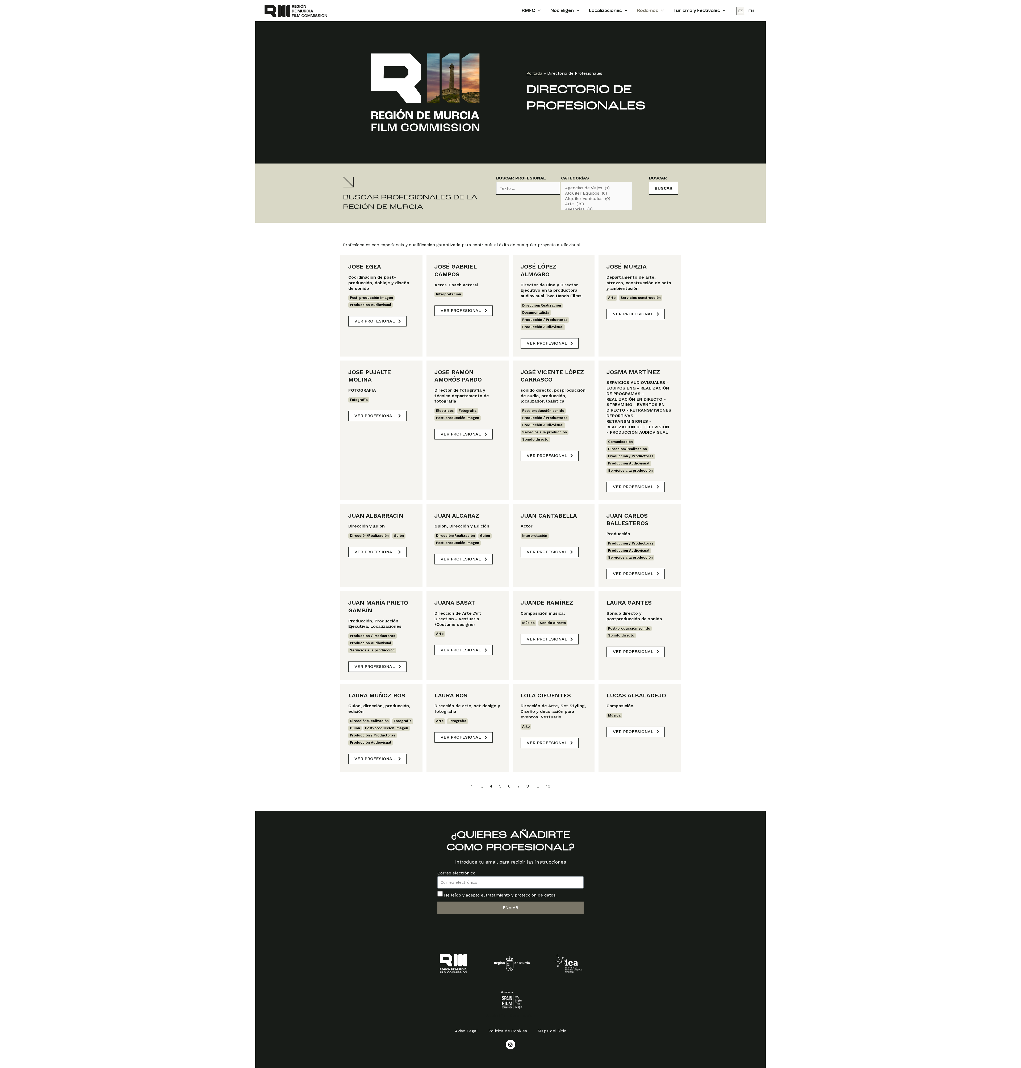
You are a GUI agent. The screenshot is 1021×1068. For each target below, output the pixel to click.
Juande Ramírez (547, 602)
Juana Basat (454, 602)
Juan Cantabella (549, 515)
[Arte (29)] (596, 204)
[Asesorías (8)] (596, 209)
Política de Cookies (507, 1030)
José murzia (626, 266)
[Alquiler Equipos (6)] (596, 193)
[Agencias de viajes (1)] (596, 188)
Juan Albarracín (375, 515)
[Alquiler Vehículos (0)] (596, 198)
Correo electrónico (456, 873)
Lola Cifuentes (546, 695)
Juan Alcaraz (456, 515)
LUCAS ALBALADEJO (636, 695)
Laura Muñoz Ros (376, 695)
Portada (534, 73)
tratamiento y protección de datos (520, 895)
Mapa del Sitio (552, 1030)
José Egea (364, 266)
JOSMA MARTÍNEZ (633, 372)
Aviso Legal (466, 1030)
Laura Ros (450, 695)
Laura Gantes (629, 602)
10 (548, 786)
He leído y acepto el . (500, 895)
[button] (377, 321)
